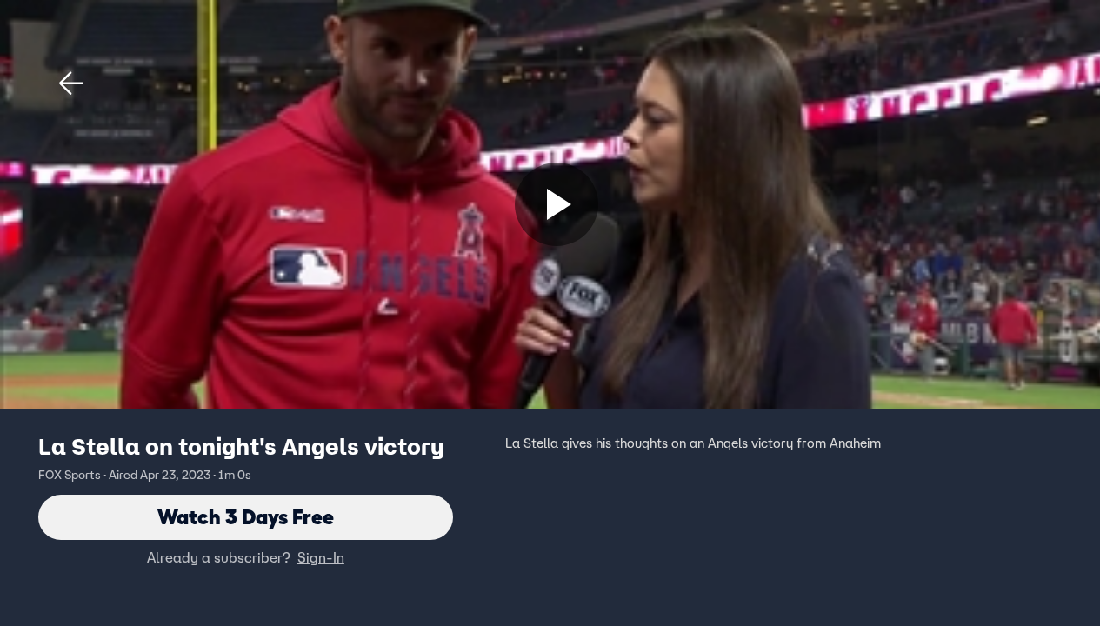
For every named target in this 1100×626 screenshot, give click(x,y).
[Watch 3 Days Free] (556, 204)
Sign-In (320, 557)
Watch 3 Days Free (245, 517)
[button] (71, 83)
